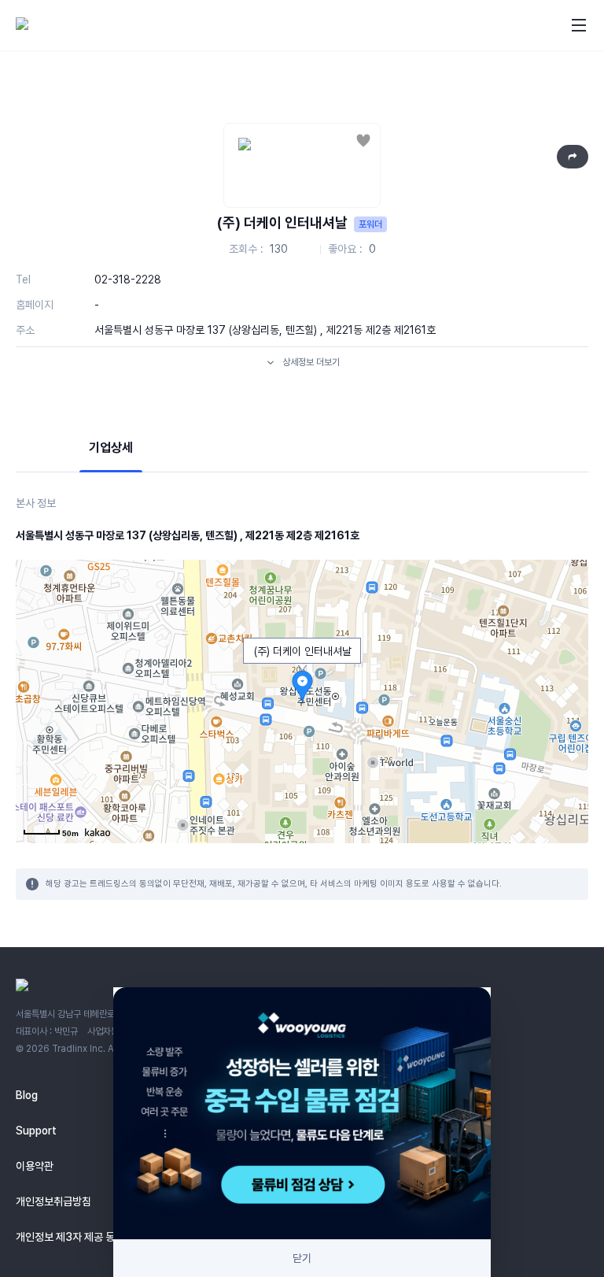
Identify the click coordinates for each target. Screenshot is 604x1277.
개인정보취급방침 (53, 1201)
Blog (27, 1095)
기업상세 (111, 447)
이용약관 (34, 1166)
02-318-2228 (127, 279)
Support (36, 1130)
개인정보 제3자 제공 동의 (70, 1237)
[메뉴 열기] (579, 25)
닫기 (302, 1258)
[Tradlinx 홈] (66, 25)
